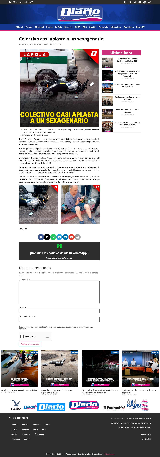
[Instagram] (135, 2)
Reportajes (129, 27)
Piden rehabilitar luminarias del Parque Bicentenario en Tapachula (127, 73)
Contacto (146, 439)
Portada (29, 27)
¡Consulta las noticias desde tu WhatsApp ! (59, 253)
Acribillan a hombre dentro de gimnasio (127, 111)
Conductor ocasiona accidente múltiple (19, 390)
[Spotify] (145, 2)
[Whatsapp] (150, 2)
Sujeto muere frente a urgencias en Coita (127, 98)
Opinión (92, 27)
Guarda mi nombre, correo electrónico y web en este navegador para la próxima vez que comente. (56, 328)
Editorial (19, 27)
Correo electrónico (27, 316)
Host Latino (109, 454)
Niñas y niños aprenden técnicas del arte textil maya (127, 123)
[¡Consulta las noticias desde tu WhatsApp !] (59, 246)
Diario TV (140, 27)
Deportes (68, 27)
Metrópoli (39, 27)
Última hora (116, 27)
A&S (85, 27)
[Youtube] (140, 2)
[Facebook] (125, 2)
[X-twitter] (130, 2)
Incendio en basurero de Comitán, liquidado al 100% (127, 60)
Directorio (146, 434)
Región (49, 27)
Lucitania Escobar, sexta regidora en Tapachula (127, 85)
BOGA (77, 27)
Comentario (24, 280)
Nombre (23, 307)
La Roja (58, 27)
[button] (41, 237)
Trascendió (103, 27)
